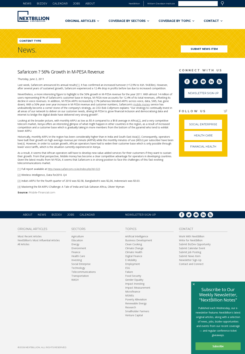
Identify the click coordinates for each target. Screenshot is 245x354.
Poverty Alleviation (136, 299)
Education (77, 240)
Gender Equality (134, 279)
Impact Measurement (137, 287)
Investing (76, 260)
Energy (75, 244)
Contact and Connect (191, 264)
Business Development (138, 240)
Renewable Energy (136, 303)
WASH (75, 279)
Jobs (76, 3)
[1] (78, 85)
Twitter (197, 80)
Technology (78, 268)
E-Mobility (131, 260)
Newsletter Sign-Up (203, 93)
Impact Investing (134, 283)
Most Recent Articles (30, 236)
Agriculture (77, 236)
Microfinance (132, 291)
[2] (139, 120)
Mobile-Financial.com (42, 192)
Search (222, 3)
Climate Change (134, 248)
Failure (129, 272)
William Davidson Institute (161, 3)
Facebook (189, 80)
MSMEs (129, 295)
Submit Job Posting (190, 252)
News (27, 3)
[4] (23, 143)
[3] (138, 136)
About (90, 3)
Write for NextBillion (190, 240)
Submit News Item (204, 49)
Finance (75, 252)
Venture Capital (134, 315)
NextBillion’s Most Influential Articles (39, 240)
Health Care (208, 137)
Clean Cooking (133, 244)
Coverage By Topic (175, 21)
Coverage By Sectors (127, 21)
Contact (211, 21)
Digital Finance (133, 256)
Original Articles (80, 21)
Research (130, 307)
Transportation (80, 275)
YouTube (198, 215)
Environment (78, 248)
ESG (127, 268)
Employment (132, 264)
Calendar (60, 3)
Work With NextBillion (191, 236)
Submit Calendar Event (192, 248)
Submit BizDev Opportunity (195, 244)
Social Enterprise (205, 126)
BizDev (42, 3)
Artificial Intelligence (136, 236)
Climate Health (133, 252)
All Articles (23, 244)
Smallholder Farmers (137, 311)
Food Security (133, 275)
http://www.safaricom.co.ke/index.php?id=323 (74, 169)
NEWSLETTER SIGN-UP (140, 214)
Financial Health (206, 148)
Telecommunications (83, 272)
